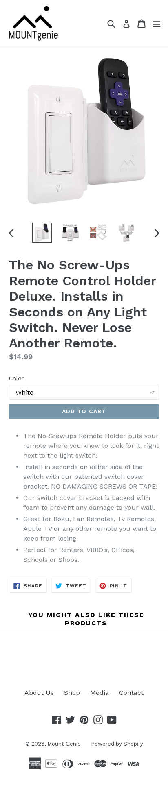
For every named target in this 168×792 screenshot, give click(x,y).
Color (16, 378)
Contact (131, 692)
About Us (39, 692)
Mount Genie (64, 744)
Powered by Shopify (117, 744)
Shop (72, 692)
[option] (42, 232)
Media (99, 692)
